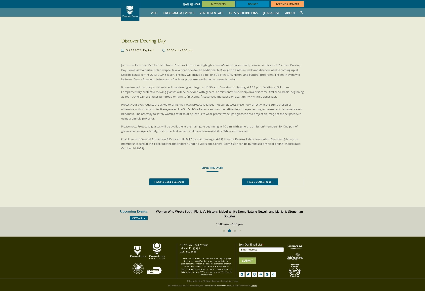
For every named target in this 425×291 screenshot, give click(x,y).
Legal (236, 281)
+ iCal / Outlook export (260, 181)
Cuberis (254, 286)
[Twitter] (248, 274)
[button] (301, 12)
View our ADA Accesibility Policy (218, 286)
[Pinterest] (267, 274)
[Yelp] (273, 274)
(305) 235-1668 (191, 4)
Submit (247, 260)
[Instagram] (254, 274)
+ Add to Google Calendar (169, 181)
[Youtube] (260, 274)
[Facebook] (242, 274)
